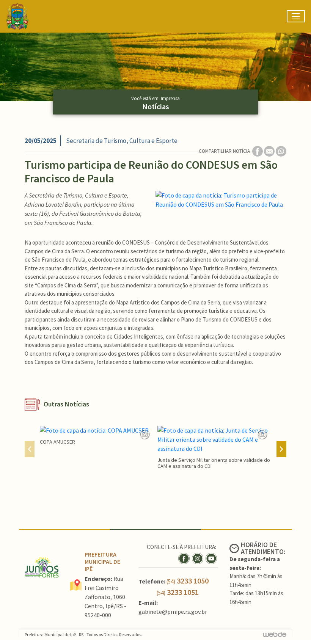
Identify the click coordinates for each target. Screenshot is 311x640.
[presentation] (30, 449)
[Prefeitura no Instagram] (199, 558)
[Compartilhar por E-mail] (270, 150)
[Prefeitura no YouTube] (212, 558)
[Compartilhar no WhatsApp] (281, 150)
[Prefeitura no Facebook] (185, 558)
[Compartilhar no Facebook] (258, 150)
